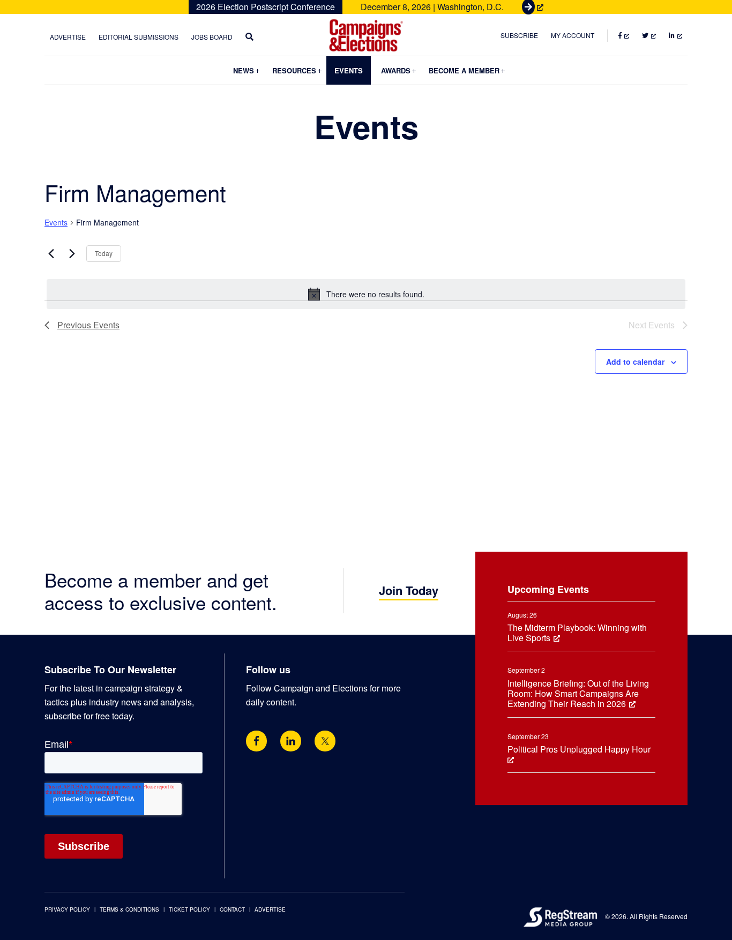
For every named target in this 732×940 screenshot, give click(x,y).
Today (104, 253)
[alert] (366, 294)
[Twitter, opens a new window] (325, 741)
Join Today (408, 590)
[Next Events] (71, 253)
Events (56, 222)
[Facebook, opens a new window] (256, 741)
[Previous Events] (50, 253)
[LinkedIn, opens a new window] (290, 741)
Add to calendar (635, 361)
